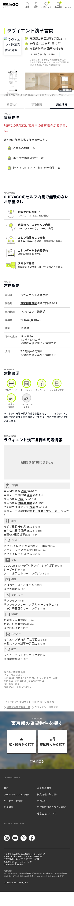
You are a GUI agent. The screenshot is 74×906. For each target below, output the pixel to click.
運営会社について (46, 813)
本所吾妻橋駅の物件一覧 (28, 158)
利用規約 (42, 801)
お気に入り (46, 4)
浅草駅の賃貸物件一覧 (18, 707)
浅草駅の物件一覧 (24, 148)
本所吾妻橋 (25, 503)
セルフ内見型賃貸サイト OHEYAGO (24, 702)
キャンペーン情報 (13, 801)
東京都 (50, 702)
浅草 (50, 48)
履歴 (36, 7)
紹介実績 (8, 807)
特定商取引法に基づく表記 (51, 807)
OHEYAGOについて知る (16, 794)
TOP (6, 788)
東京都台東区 (38, 38)
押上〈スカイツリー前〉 (44, 511)
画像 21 (67, 90)
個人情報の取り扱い (48, 794)
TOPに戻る (37, 761)
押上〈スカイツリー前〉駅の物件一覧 (36, 167)
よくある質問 (44, 788)
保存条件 (58, 4)
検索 (27, 7)
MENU (68, 7)
